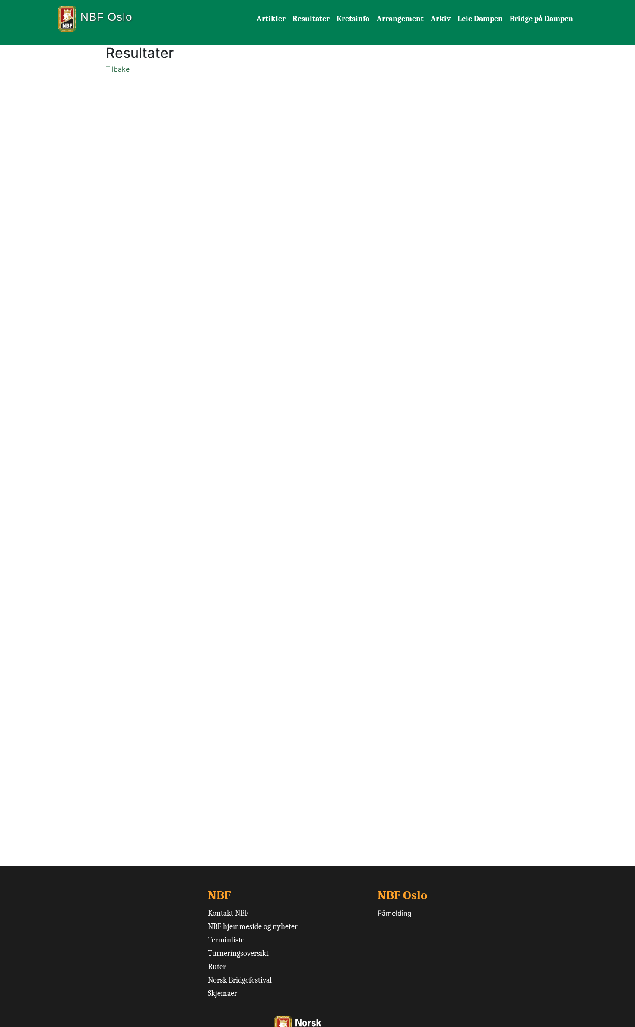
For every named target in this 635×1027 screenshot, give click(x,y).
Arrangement (400, 18)
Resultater (311, 18)
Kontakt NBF (228, 913)
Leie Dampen (480, 18)
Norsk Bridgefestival (240, 980)
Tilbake (118, 69)
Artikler (271, 18)
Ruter (217, 966)
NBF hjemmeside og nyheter (253, 926)
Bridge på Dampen (541, 18)
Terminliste (226, 940)
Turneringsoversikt (238, 953)
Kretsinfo (353, 18)
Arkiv (441, 18)
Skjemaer (222, 993)
